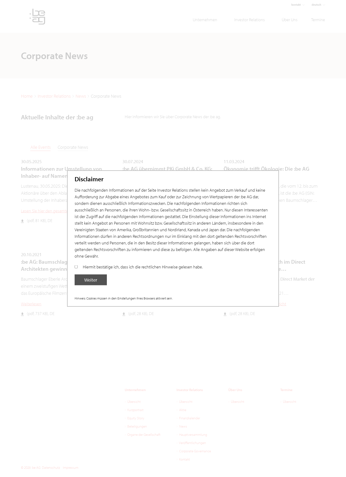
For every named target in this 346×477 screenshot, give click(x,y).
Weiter (90, 280)
